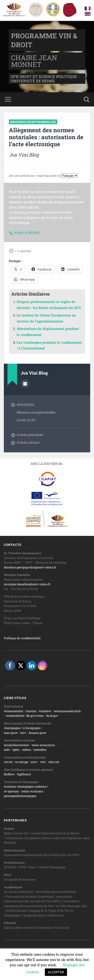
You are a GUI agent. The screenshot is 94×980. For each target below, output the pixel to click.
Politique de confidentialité (22, 638)
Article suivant (28, 442)
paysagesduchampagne (20, 796)
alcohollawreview (16, 745)
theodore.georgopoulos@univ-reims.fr (30, 567)
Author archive (25, 383)
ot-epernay (11, 791)
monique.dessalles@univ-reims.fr (27, 584)
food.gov (52, 715)
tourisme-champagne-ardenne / (26, 786)
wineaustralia (13, 711)
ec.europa (21, 762)
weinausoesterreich (67, 711)
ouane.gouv (38, 733)
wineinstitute (15, 715)
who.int (53, 762)
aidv (7, 749)
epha (16, 749)
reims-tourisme (32, 791)
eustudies (40, 749)
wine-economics (43, 745)
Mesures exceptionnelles (33, 122)
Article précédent (30, 435)
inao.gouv (11, 733)
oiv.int (8, 762)
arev (34, 762)
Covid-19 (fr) (26, 420)
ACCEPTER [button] (56, 972)
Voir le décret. (27, 233)
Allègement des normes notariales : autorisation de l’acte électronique (46, 137)
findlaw (9, 774)
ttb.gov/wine (35, 715)
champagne (12, 728)
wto (43, 762)
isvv (23, 733)
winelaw (45, 711)
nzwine (31, 711)
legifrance (24, 774)
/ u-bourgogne (30, 728)
